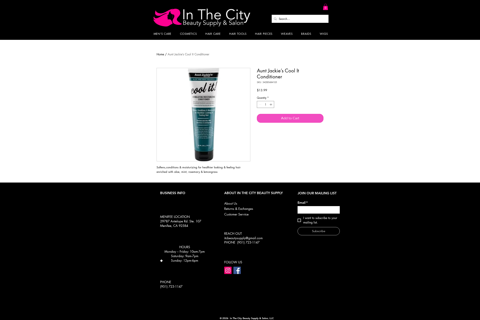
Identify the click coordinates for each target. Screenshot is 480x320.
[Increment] (271, 104)
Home (160, 54)
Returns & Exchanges (238, 209)
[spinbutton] (265, 104)
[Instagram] (228, 270)
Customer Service (236, 214)
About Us (230, 203)
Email (303, 202)
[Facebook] (237, 270)
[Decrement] (259, 104)
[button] (325, 7)
